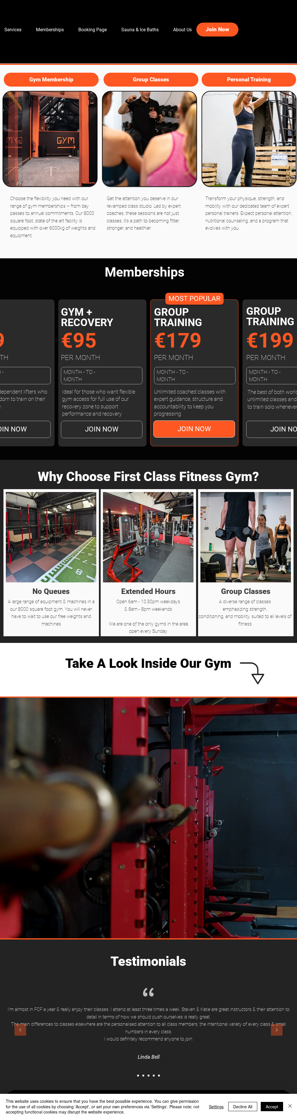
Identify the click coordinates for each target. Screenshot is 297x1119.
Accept (272, 1106)
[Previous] (20, 1030)
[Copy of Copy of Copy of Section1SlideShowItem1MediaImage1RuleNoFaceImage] (154, 1075)
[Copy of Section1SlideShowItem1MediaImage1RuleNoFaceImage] (143, 1075)
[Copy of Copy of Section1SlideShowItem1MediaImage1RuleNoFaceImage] (148, 1075)
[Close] (290, 1106)
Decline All (242, 1106)
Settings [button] (216, 1106)
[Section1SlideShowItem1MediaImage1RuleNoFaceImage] (138, 1075)
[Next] (276, 1030)
